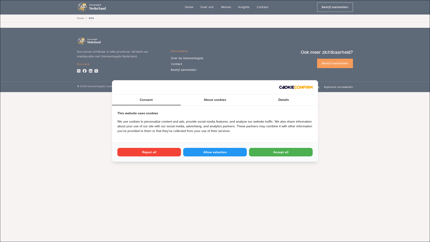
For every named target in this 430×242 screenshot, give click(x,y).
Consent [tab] (146, 100)
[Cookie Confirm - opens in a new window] (296, 87)
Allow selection (215, 152)
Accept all (280, 152)
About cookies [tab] (215, 100)
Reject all (149, 152)
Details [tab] (283, 100)
